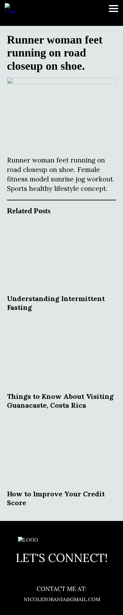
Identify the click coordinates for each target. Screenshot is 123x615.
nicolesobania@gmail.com (61, 599)
